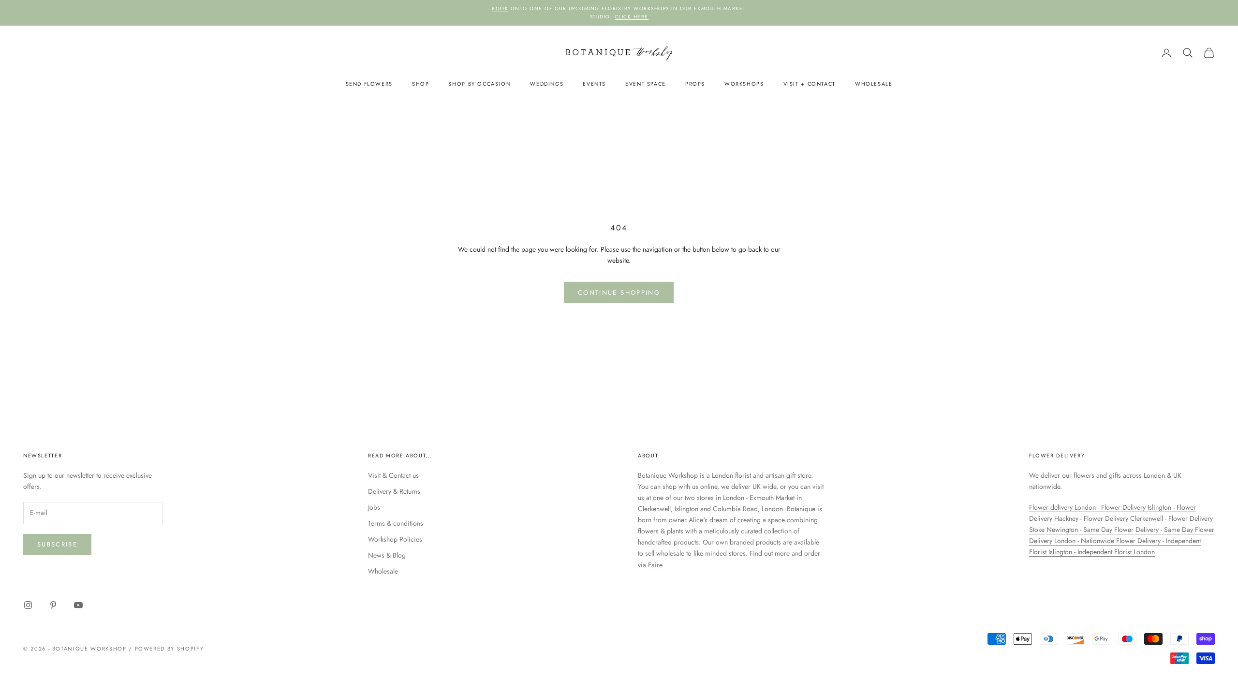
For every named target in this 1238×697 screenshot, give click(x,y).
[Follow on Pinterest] (53, 605)
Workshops (744, 84)
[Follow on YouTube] (78, 605)
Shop (420, 84)
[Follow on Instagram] (28, 605)
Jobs (374, 507)
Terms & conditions (395, 523)
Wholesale (874, 84)
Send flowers (369, 84)
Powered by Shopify (169, 648)
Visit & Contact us (393, 475)
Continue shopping (619, 292)
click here (631, 16)
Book (500, 8)
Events (594, 84)
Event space (645, 84)
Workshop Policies (395, 539)
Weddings (546, 84)
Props (695, 84)
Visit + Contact (809, 84)
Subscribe (57, 544)
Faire (654, 565)
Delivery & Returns (394, 491)
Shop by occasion (479, 84)
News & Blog (387, 555)
